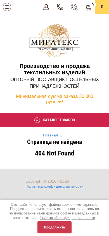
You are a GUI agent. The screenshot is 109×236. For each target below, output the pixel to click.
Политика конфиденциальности (54, 186)
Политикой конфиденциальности (67, 218)
